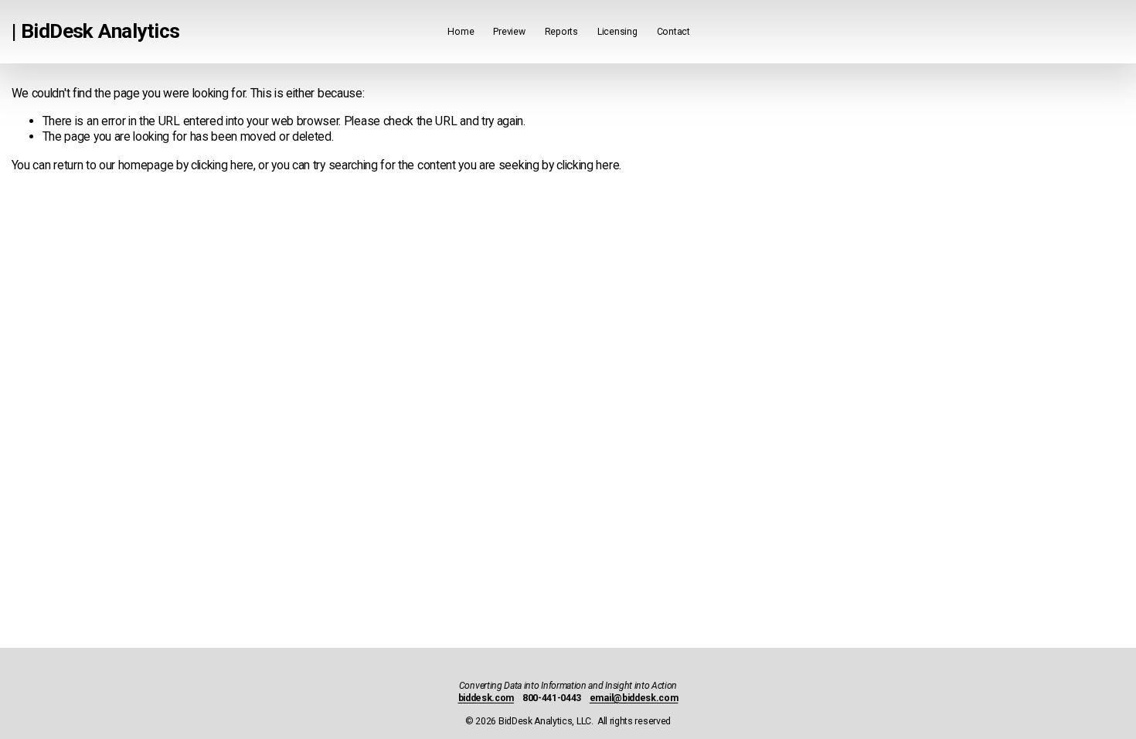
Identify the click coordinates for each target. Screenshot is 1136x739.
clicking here (222, 165)
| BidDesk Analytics (96, 31)
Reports (561, 31)
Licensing (617, 31)
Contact (673, 31)
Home (460, 31)
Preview (509, 31)
